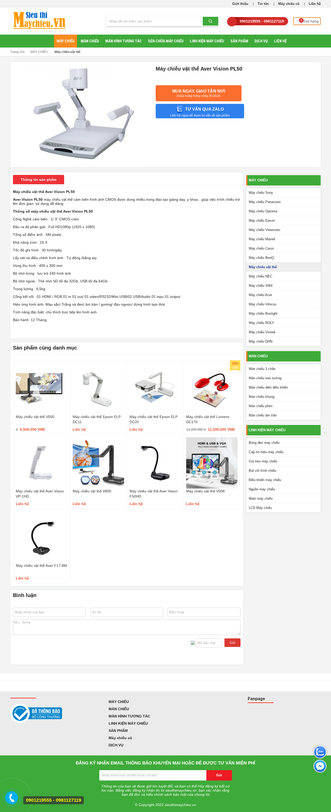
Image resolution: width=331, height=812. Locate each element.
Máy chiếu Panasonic (265, 202)
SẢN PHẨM (239, 41)
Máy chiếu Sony (261, 193)
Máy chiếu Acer (260, 295)
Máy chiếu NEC (260, 276)
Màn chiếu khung (261, 397)
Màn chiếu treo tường (265, 378)
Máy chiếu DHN (260, 341)
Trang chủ (17, 52)
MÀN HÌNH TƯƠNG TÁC (123, 41)
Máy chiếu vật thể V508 (205, 491)
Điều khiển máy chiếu (265, 480)
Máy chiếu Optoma (263, 211)
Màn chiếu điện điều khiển (268, 387)
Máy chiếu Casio (261, 248)
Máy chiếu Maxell (262, 239)
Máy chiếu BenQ (261, 258)
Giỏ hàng (309, 21)
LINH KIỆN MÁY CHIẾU (207, 41)
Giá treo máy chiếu (263, 461)
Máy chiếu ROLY (261, 323)
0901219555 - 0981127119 (262, 21)
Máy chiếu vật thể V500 (35, 417)
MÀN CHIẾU (90, 41)
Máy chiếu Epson (262, 220)
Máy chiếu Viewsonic (265, 230)
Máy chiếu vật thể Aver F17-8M (41, 565)
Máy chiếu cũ (288, 4)
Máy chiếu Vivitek (262, 332)
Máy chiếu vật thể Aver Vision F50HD (154, 493)
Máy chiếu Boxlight (263, 313)
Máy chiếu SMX (261, 286)
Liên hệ (315, 4)
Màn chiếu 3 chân (262, 369)
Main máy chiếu (261, 498)
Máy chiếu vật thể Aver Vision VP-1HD (40, 493)
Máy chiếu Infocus (262, 304)
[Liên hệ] (10, 800)
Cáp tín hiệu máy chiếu (266, 452)
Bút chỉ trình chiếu (262, 471)
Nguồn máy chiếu (262, 489)
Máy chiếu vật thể (67, 52)
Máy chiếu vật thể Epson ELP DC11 (97, 419)
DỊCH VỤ (261, 41)
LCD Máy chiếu (260, 508)
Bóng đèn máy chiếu (264, 443)
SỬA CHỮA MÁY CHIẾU (166, 41)
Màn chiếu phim (261, 406)
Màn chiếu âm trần (263, 415)
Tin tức (263, 4)
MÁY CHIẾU (65, 41)
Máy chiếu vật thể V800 (92, 491)
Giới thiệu (240, 4)
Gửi (232, 643)
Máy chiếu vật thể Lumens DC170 (207, 419)
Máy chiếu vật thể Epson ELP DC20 (154, 419)
